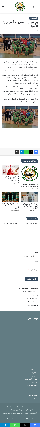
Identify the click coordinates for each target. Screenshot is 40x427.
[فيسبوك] (36, 152)
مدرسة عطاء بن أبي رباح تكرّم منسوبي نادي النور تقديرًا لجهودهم (30, 206)
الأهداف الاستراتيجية (31, 379)
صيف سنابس (33, 395)
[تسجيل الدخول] (34, 7)
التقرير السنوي (20, 410)
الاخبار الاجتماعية (32, 385)
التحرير (34, 31)
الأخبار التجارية (33, 373)
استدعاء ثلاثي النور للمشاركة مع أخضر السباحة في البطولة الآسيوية (10, 206)
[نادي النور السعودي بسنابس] (20, 6)
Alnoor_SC (31, 301)
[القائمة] (3, 7)
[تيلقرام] (22, 152)
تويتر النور (32, 317)
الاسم (36, 261)
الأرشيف (34, 376)
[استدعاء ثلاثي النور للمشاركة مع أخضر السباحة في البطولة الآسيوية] (10, 197)
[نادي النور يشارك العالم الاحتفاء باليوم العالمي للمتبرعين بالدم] (10, 170)
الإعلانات (34, 382)
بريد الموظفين (11, 410)
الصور (35, 392)
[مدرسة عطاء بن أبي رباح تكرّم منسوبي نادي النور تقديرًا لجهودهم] (29, 197)
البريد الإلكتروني (33, 269)
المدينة (36, 252)
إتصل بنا (13, 413)
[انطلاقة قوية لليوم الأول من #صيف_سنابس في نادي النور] (29, 173)
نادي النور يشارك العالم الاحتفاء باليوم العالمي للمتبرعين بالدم (12, 178)
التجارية (35, 388)
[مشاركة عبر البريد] (17, 152)
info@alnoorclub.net (29, 291)
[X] (31, 152)
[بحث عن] (37, 7)
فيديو (35, 398)
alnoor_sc (30, 298)
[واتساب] (26, 152)
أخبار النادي (33, 18)
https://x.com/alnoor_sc (28, 295)
